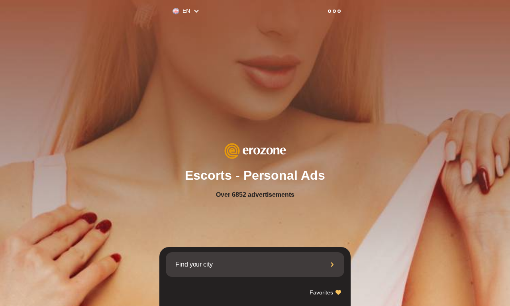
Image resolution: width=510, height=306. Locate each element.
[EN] (172, 11)
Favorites (322, 292)
